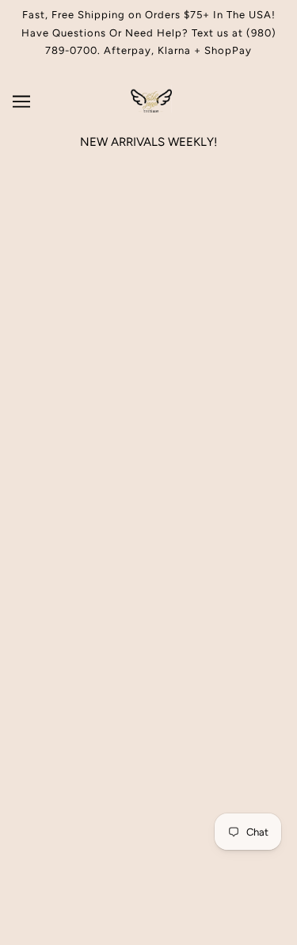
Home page (169, 338)
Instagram (149, 560)
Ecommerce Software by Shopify (148, 913)
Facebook (149, 584)
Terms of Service (149, 608)
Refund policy (148, 633)
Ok (239, 746)
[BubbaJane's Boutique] (149, 108)
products (182, 356)
